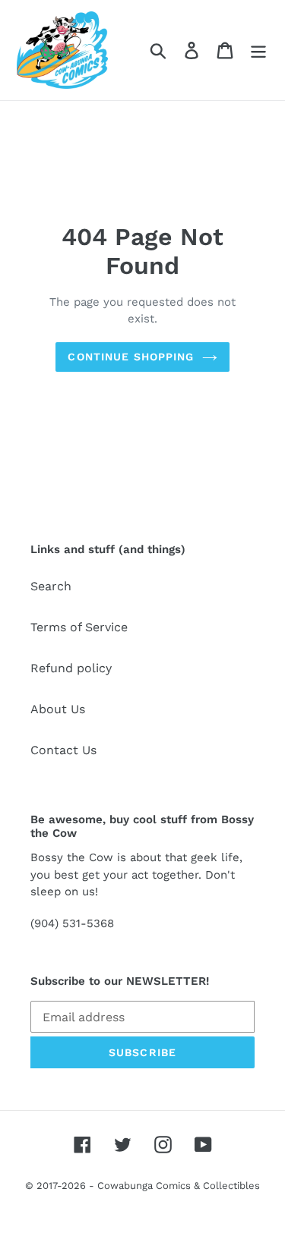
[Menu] (258, 50)
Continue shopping (131, 357)
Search (50, 586)
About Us (57, 709)
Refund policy (71, 668)
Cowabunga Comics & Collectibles (178, 1185)
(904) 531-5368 (72, 923)
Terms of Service (79, 627)
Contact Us (63, 750)
